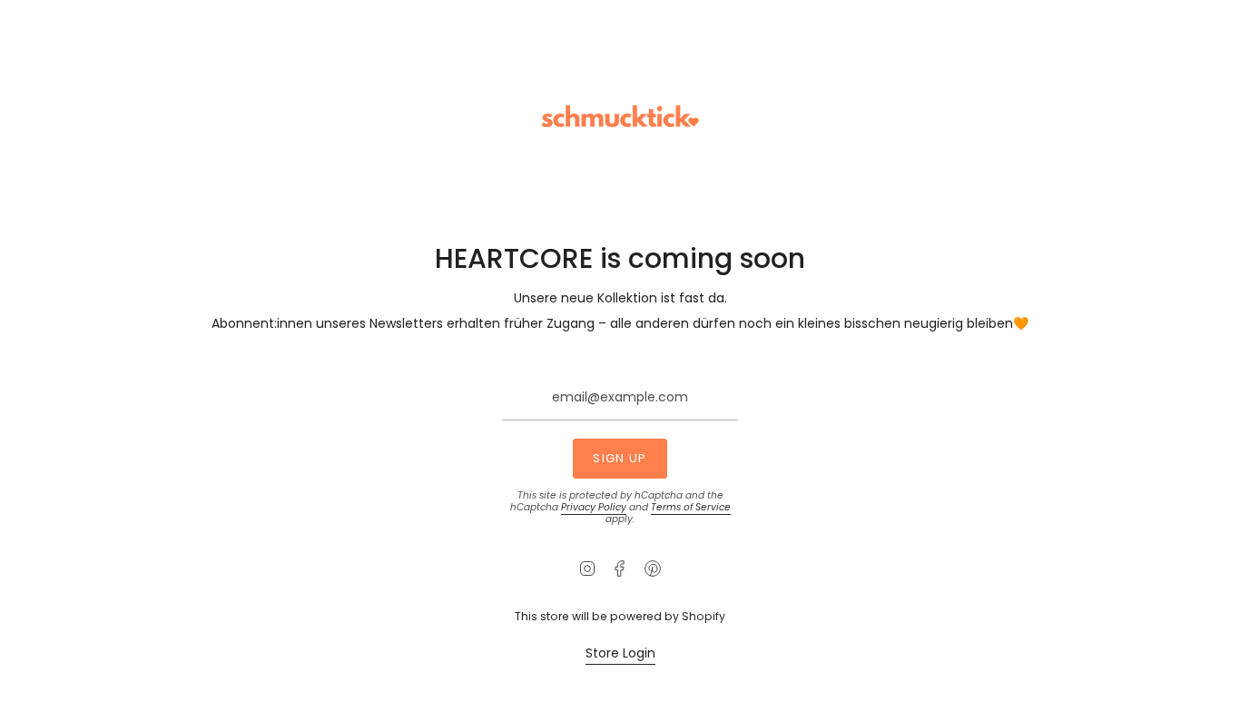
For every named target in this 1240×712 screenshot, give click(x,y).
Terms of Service (691, 507)
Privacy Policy (593, 507)
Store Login (620, 653)
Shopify (703, 616)
